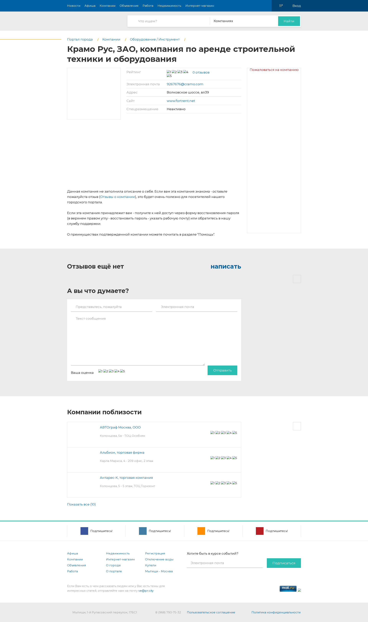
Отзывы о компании (117, 197)
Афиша (90, 5)
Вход (296, 6)
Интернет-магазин (199, 5)
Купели (150, 565)
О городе (113, 565)
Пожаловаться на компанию (274, 70)
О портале (114, 571)
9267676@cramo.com (185, 84)
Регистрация (155, 553)
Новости (73, 5)
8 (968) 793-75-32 (168, 612)
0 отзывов (201, 72)
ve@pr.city (146, 590)
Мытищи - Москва (159, 571)
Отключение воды (159, 559)
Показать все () (81, 504)
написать (226, 266)
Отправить (222, 370)
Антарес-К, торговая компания (126, 478)
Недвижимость (169, 5)
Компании (107, 5)
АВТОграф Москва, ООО (120, 427)
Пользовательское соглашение (211, 612)
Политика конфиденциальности (276, 612)
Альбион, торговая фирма (122, 452)
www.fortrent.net (181, 101)
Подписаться (284, 563)
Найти (289, 21)
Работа (148, 5)
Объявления (129, 5)
